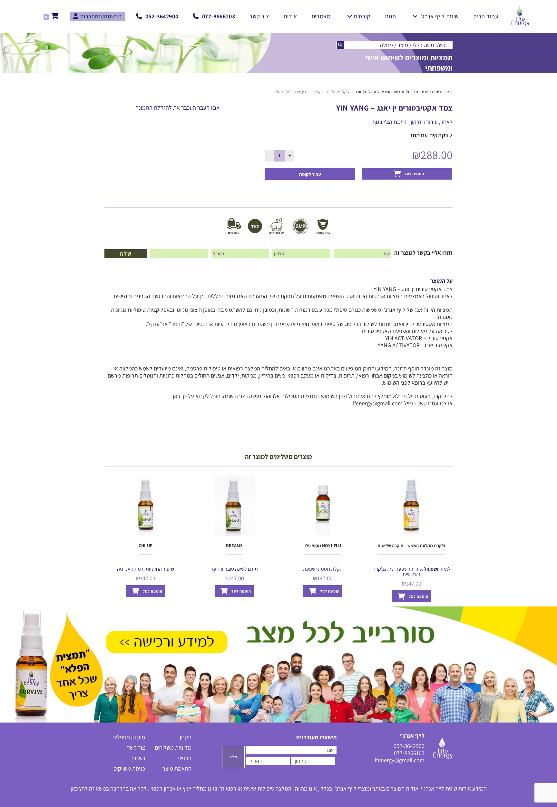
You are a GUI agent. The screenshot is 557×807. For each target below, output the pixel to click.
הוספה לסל (414, 173)
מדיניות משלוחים (173, 747)
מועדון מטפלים (128, 737)
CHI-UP (145, 545)
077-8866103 (409, 753)
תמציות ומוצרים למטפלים (385, 91)
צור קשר (136, 747)
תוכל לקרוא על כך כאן (196, 396)
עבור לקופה (310, 174)
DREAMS (234, 545)
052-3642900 (409, 746)
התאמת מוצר (176, 768)
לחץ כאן (79, 788)
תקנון (185, 737)
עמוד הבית (444, 91)
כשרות (138, 758)
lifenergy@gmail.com (377, 403)
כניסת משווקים (129, 768)
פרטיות (183, 758)
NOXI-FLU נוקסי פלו (323, 545)
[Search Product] (341, 45)
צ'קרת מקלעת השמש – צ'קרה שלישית (411, 545)
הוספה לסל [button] (152, 591)
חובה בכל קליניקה (348, 91)
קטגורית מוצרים (420, 91)
